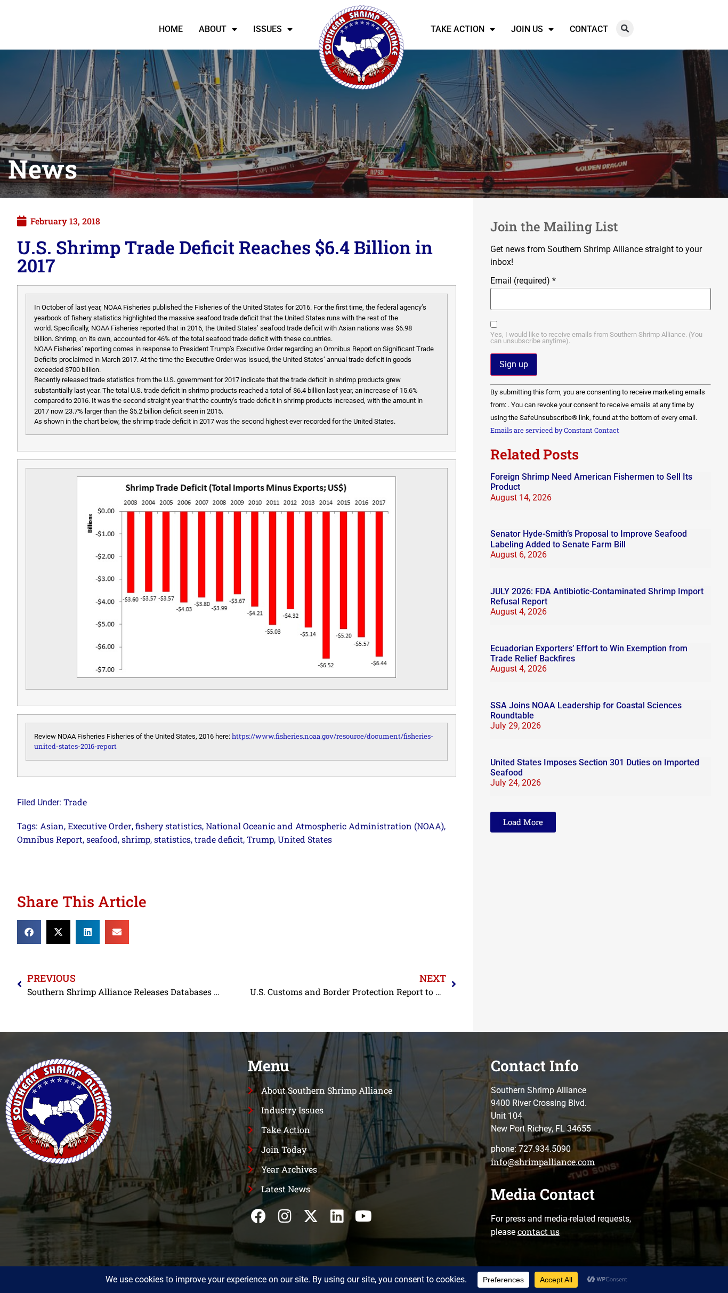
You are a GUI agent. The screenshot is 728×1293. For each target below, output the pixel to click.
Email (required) (523, 281)
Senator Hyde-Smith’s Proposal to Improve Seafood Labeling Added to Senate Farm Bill (588, 539)
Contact (589, 29)
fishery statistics (168, 825)
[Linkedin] (337, 1216)
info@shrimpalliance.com (543, 1161)
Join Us (527, 29)
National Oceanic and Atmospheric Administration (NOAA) (325, 825)
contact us (538, 1231)
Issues (267, 29)
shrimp (136, 839)
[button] (625, 28)
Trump (260, 839)
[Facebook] (258, 1216)
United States (305, 839)
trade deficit (219, 839)
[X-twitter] (311, 1216)
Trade (75, 801)
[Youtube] (363, 1216)
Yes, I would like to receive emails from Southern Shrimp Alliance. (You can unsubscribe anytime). (596, 338)
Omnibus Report (50, 839)
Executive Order (100, 825)
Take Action (457, 29)
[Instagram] (284, 1216)
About (213, 29)
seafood (102, 839)
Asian (52, 825)
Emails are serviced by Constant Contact (554, 430)
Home (171, 29)
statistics (172, 839)
